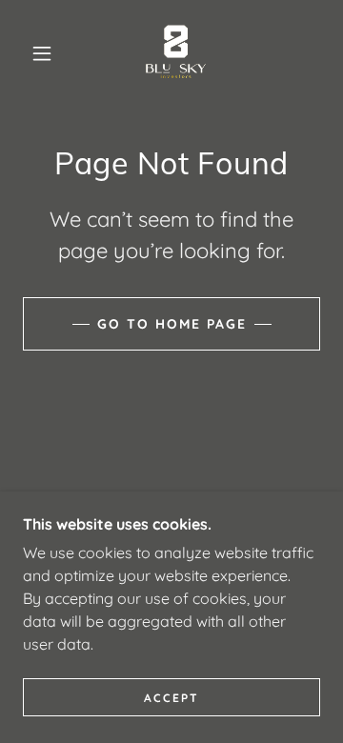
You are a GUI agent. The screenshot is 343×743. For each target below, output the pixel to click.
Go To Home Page (172, 323)
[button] (42, 53)
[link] (175, 53)
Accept (171, 698)
